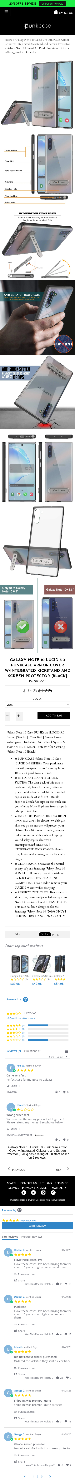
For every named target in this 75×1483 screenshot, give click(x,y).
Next (60, 1170)
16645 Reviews (28, 1220)
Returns (46, 1183)
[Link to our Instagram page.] (42, 1192)
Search (12, 1183)
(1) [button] (23, 1025)
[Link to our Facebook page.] (22, 1192)
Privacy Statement (35, 1188)
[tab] (14, 1051)
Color (37, 699)
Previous (18, 1170)
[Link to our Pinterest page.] (52, 1192)
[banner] (37, 26)
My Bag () (65, 13)
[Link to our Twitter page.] (32, 1192)
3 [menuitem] (42, 1476)
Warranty (59, 1188)
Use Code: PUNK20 (52, 3)
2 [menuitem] (37, 1476)
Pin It (55, 935)
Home (8, 40)
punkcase (60, 1200)
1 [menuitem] (33, 1476)
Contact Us (28, 1183)
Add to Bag (54, 716)
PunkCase (37, 681)
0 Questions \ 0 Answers (21, 1018)
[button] (14, 1086)
